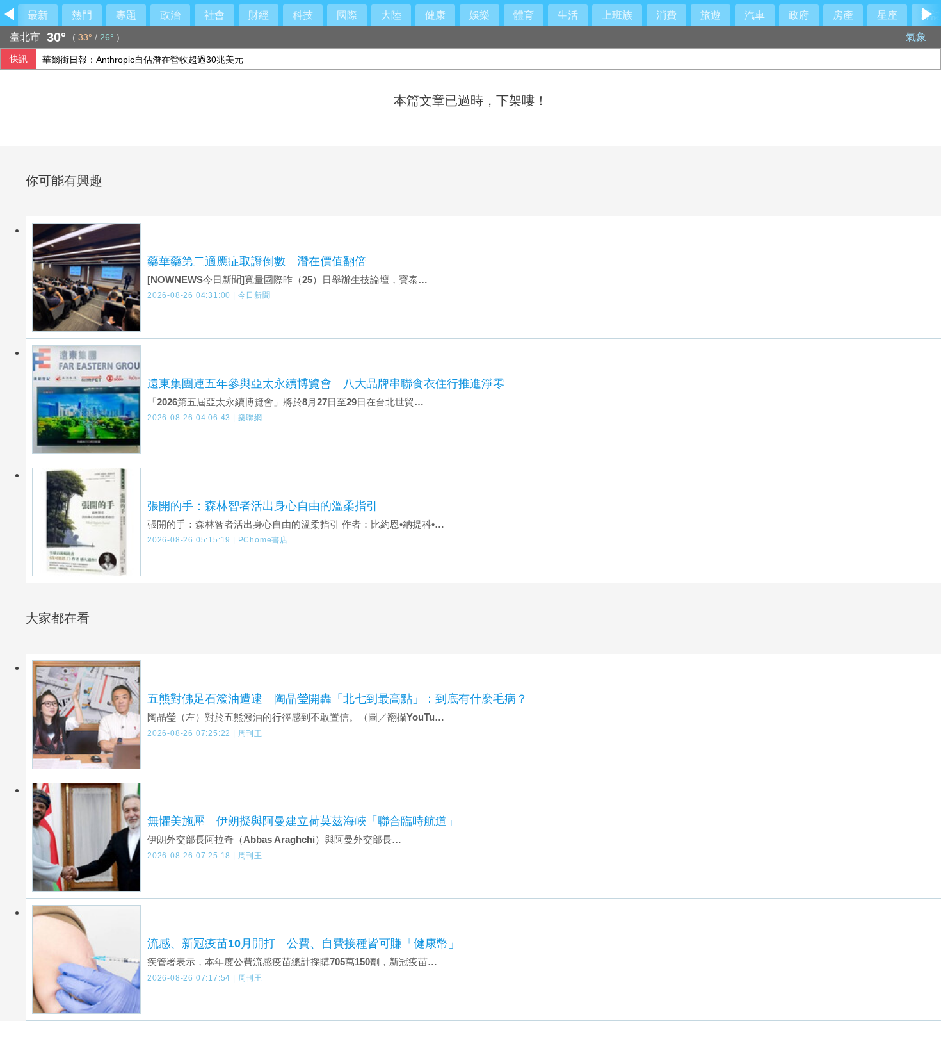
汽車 (754, 15)
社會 (214, 15)
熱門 (82, 15)
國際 (347, 15)
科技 (303, 15)
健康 (435, 15)
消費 (666, 15)
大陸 (391, 15)
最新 (38, 15)
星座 (887, 15)
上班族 (617, 15)
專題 (126, 15)
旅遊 (710, 15)
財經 (258, 15)
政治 (170, 15)
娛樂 (479, 15)
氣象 (917, 36)
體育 (523, 15)
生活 (568, 15)
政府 (799, 15)
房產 (843, 15)
